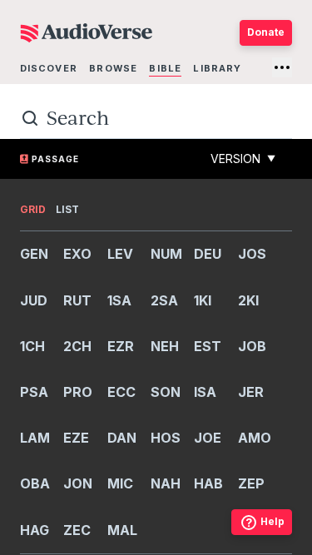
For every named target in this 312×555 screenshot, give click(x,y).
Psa (34, 392)
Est (207, 346)
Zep (251, 483)
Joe (207, 437)
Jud (33, 300)
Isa (205, 392)
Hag (34, 530)
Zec (77, 530)
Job (252, 346)
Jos (252, 253)
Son (166, 392)
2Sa (164, 300)
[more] (282, 67)
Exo (77, 253)
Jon (77, 483)
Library (217, 68)
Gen (34, 253)
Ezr (120, 346)
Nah (166, 483)
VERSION (242, 158)
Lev (120, 253)
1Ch (32, 346)
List (67, 209)
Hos (166, 437)
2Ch (77, 346)
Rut (77, 300)
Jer (251, 392)
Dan (121, 437)
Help (272, 521)
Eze (76, 437)
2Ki (248, 300)
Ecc (121, 392)
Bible (165, 68)
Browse (113, 68)
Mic (120, 483)
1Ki (202, 300)
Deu (207, 253)
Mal (122, 530)
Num (166, 253)
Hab (208, 483)
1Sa (119, 300)
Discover (48, 68)
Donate (266, 32)
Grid (33, 209)
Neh (165, 346)
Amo (254, 437)
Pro (77, 392)
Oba (35, 483)
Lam (35, 437)
